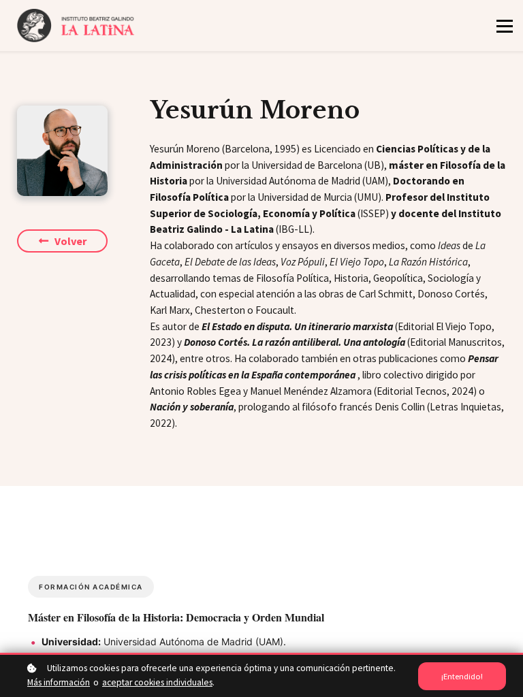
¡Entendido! (462, 676)
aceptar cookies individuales (157, 682)
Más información (58, 682)
